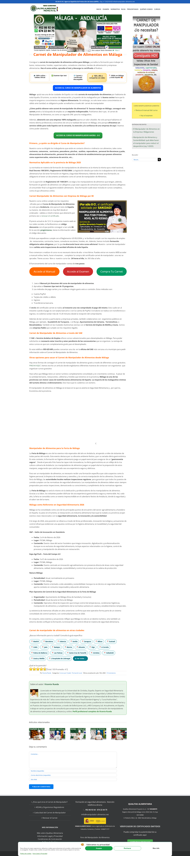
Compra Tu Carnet (111, 271)
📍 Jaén (44, 647)
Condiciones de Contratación (50, 839)
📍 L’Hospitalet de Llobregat (59, 658)
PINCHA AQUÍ (35, 365)
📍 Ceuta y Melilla (37, 658)
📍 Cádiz (34, 647)
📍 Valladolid (109, 653)
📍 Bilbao (98, 641)
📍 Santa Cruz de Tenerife (76, 653)
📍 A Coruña (104, 647)
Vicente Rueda (46, 673)
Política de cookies (25, 853)
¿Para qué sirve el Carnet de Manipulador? (50, 802)
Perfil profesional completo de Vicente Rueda (92, 711)
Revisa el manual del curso (147, 110)
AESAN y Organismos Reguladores (50, 807)
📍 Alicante (80, 647)
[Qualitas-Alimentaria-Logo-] (44, 6)
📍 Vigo (92, 647)
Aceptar (99, 848)
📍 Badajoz (56, 647)
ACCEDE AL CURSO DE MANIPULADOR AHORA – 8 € (78, 135)
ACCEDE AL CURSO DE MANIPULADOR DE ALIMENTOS (78, 88)
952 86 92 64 (59, 2)
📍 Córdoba (95, 653)
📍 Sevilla (73, 641)
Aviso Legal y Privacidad (40, 853)
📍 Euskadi (111, 641)
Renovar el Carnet (50, 818)
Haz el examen (147, 115)
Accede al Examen (78, 271)
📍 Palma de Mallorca (39, 653)
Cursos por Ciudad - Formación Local (71, 673)
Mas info (156, 848)
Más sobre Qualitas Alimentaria (50, 833)
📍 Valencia (61, 641)
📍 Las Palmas (57, 653)
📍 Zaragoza (86, 641)
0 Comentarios (111, 673)
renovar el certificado (50, 216)
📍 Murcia (68, 647)
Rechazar (127, 848)
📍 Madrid (35, 641)
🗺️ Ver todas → (80, 658)
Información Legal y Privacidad (50, 836)
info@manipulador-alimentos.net (124, 2)
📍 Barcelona (48, 641)
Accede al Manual (44, 271)
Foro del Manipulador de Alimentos (95, 837)
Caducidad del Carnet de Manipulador (50, 812)
